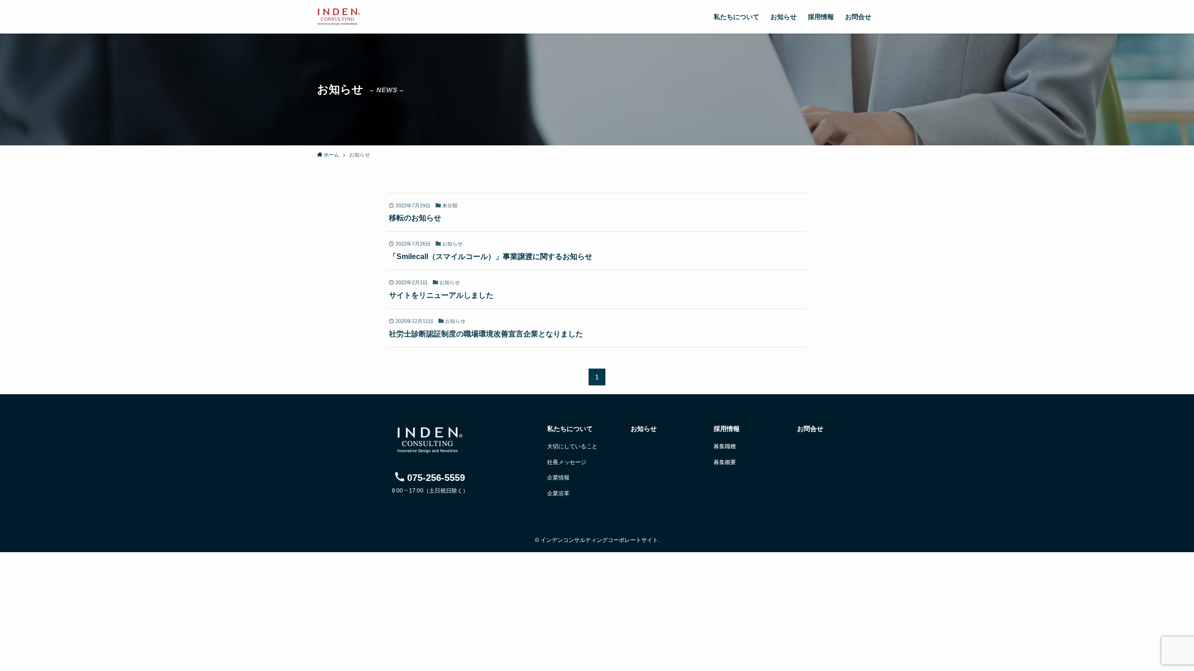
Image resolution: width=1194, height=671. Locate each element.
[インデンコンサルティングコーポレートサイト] (339, 16)
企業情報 (558, 477)
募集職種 (725, 446)
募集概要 (725, 462)
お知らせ (644, 428)
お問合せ (810, 428)
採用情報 (727, 428)
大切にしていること (572, 446)
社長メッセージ (566, 462)
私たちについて (570, 428)
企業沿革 (558, 493)
